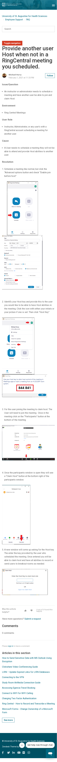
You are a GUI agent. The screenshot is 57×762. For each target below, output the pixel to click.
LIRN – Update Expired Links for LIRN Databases (26, 672)
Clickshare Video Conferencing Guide (20, 666)
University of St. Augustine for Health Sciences (24, 16)
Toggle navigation (12, 43)
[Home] (12, 5)
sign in (10, 646)
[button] (25, 610)
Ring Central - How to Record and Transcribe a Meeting (28, 703)
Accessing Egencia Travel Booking (18, 688)
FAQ (28, 19)
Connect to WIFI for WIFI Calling (17, 693)
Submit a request (32, 619)
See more (8, 720)
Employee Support (14, 19)
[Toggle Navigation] (53, 4)
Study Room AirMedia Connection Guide (21, 682)
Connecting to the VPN (13, 677)
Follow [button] (50, 76)
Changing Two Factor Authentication (19, 698)
